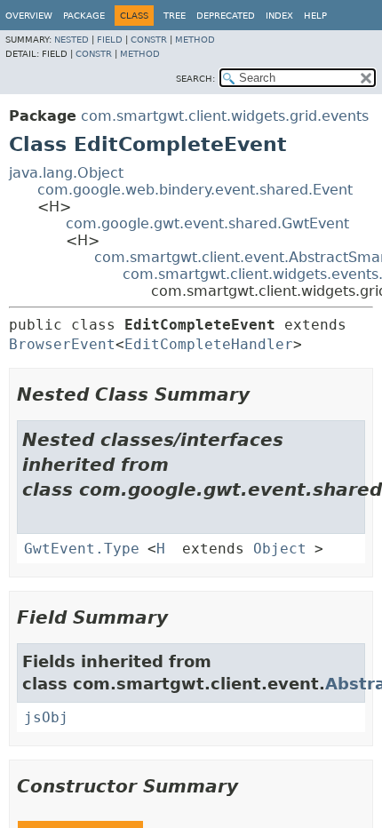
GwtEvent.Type (81, 548)
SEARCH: (195, 79)
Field (110, 39)
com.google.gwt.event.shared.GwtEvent (207, 223)
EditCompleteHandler (208, 344)
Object (279, 548)
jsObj (46, 717)
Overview (28, 15)
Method (195, 39)
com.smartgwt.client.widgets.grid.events (225, 115)
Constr (149, 39)
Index (279, 15)
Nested (71, 39)
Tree (174, 15)
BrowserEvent (62, 344)
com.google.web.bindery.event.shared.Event (195, 189)
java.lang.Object (66, 172)
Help (315, 15)
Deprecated (225, 15)
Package (84, 15)
